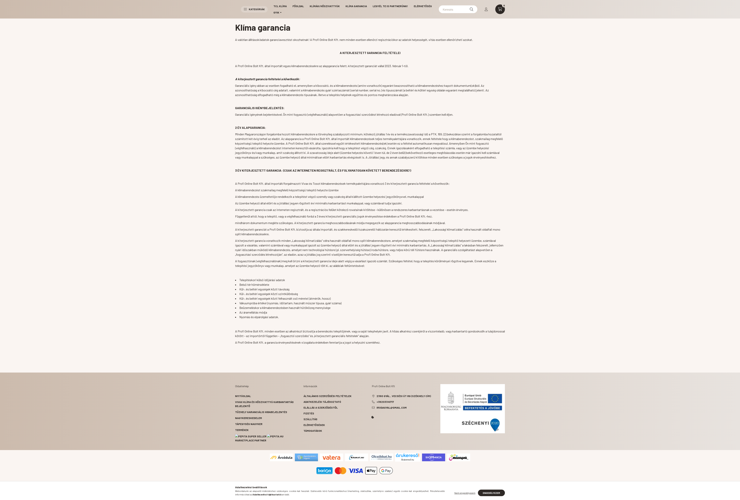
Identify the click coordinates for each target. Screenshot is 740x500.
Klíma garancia (356, 6)
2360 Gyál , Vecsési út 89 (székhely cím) (404, 396)
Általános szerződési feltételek (328, 396)
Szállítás (310, 419)
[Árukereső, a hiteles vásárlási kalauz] (409, 470)
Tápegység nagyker (248, 424)
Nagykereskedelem (248, 418)
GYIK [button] (276, 12)
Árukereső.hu (407, 460)
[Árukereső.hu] (407, 455)
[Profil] (486, 9)
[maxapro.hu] (458, 457)
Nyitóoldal (243, 396)
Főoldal (298, 6)
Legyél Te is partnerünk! (390, 6)
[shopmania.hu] (433, 457)
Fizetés (309, 413)
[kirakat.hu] (356, 457)
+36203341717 (385, 401)
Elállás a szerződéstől (321, 407)
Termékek (242, 430)
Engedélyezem (491, 493)
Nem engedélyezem (464, 493)
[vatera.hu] (331, 457)
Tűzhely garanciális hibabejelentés (261, 412)
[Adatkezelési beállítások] (373, 417)
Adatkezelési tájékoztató (322, 401)
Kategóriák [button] (257, 9)
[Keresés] (471, 9)
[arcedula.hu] (281, 457)
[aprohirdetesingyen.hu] (306, 457)
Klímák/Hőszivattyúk (325, 6)
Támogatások (313, 430)
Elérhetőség (423, 6)
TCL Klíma (280, 6)
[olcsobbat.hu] (381, 457)
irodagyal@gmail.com (392, 407)
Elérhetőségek (314, 425)
